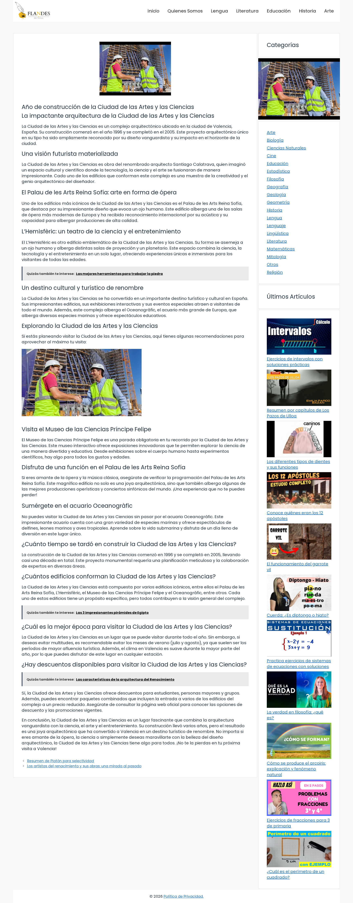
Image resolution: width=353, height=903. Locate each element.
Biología (275, 140)
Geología (276, 194)
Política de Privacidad (183, 896)
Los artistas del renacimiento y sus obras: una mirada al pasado (84, 766)
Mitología (276, 257)
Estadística (278, 171)
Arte (329, 11)
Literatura (247, 11)
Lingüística (278, 233)
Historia (307, 11)
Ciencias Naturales (286, 148)
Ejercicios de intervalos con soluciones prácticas (295, 361)
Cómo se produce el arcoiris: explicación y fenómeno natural (296, 769)
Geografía (277, 187)
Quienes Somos (185, 11)
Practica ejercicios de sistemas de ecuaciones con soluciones (299, 663)
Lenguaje (276, 226)
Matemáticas (281, 249)
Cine (271, 156)
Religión (275, 272)
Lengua (219, 11)
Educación (279, 11)
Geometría (278, 202)
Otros (272, 264)
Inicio (153, 11)
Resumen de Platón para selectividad (60, 760)
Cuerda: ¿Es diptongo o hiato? (298, 615)
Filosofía (275, 179)
